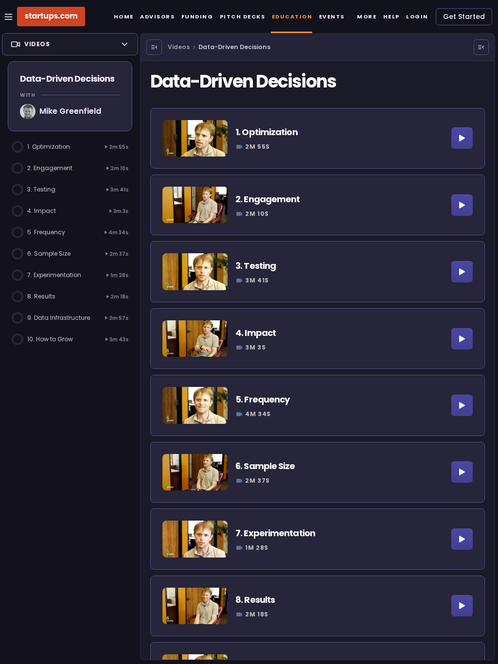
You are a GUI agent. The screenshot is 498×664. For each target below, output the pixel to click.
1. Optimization (266, 132)
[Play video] (462, 138)
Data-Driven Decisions (234, 47)
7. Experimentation (275, 533)
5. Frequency (262, 399)
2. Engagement (267, 199)
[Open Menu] (154, 47)
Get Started (464, 16)
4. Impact (255, 333)
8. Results (255, 600)
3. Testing (255, 266)
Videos (179, 47)
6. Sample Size (265, 466)
